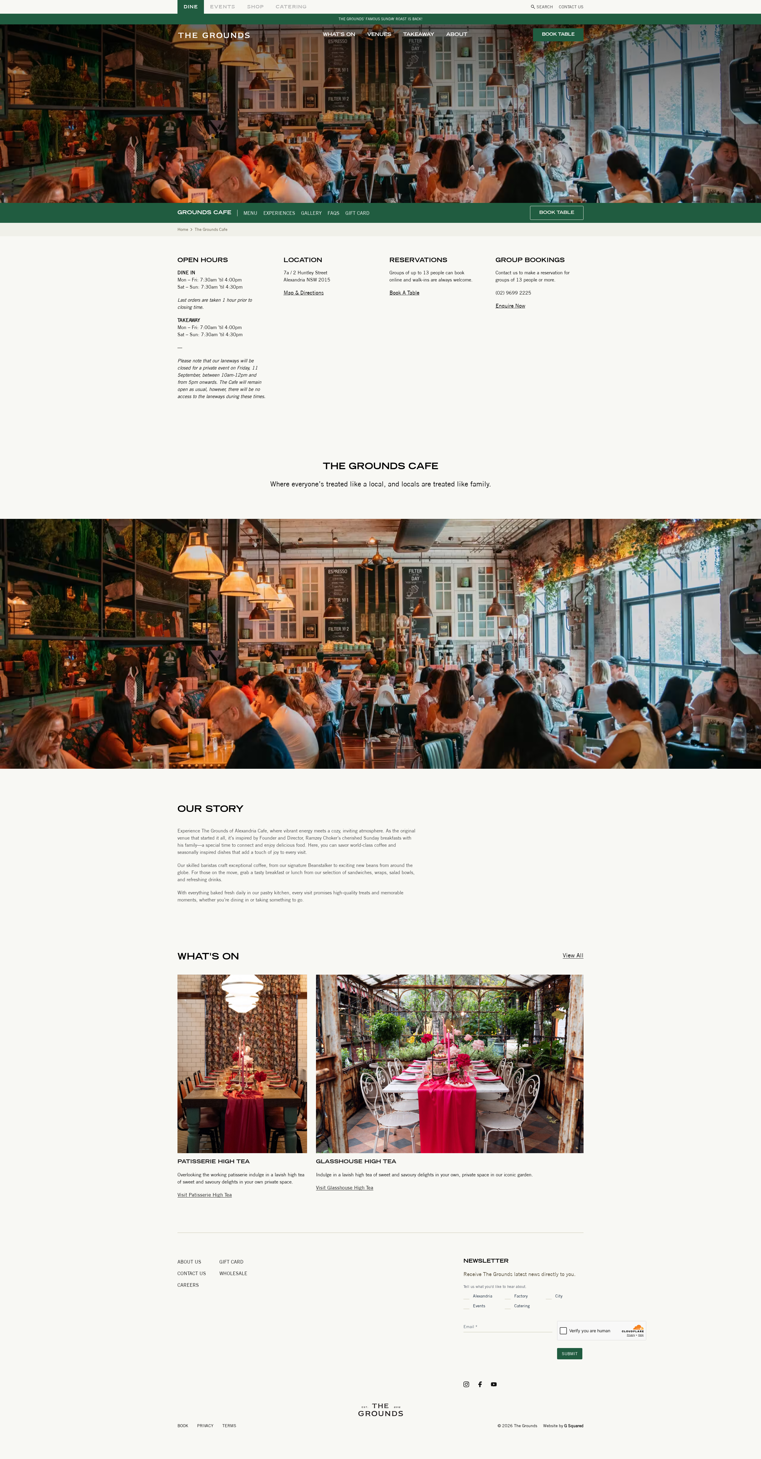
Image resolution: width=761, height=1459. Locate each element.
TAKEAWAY (418, 34)
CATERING (291, 7)
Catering (522, 1305)
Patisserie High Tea (213, 1162)
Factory (521, 1296)
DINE (190, 7)
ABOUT (456, 34)
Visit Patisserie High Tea (204, 1195)
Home (182, 229)
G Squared (574, 1425)
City (558, 1296)
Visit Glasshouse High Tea (344, 1187)
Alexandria (482, 1296)
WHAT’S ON (339, 34)
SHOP (255, 7)
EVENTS (222, 7)
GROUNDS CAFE (204, 213)
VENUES (379, 34)
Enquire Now (510, 305)
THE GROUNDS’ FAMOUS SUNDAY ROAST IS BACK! (380, 19)
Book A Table (404, 292)
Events (479, 1305)
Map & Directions (304, 292)
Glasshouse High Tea (356, 1162)
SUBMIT (570, 1353)
